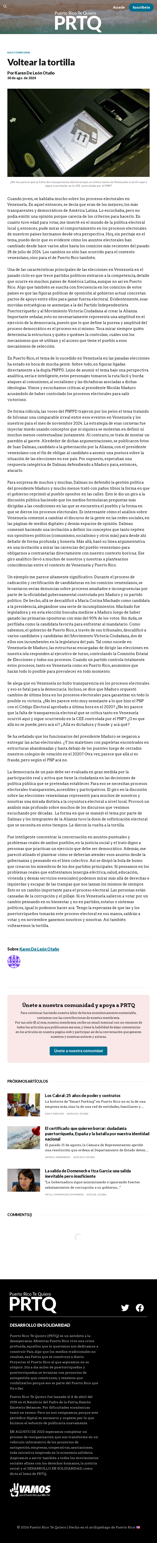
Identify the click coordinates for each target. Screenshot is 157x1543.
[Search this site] (5, 6)
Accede (119, 7)
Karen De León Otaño (35, 72)
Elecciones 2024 (18, 52)
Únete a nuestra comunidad (78, 1051)
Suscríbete (141, 7)
